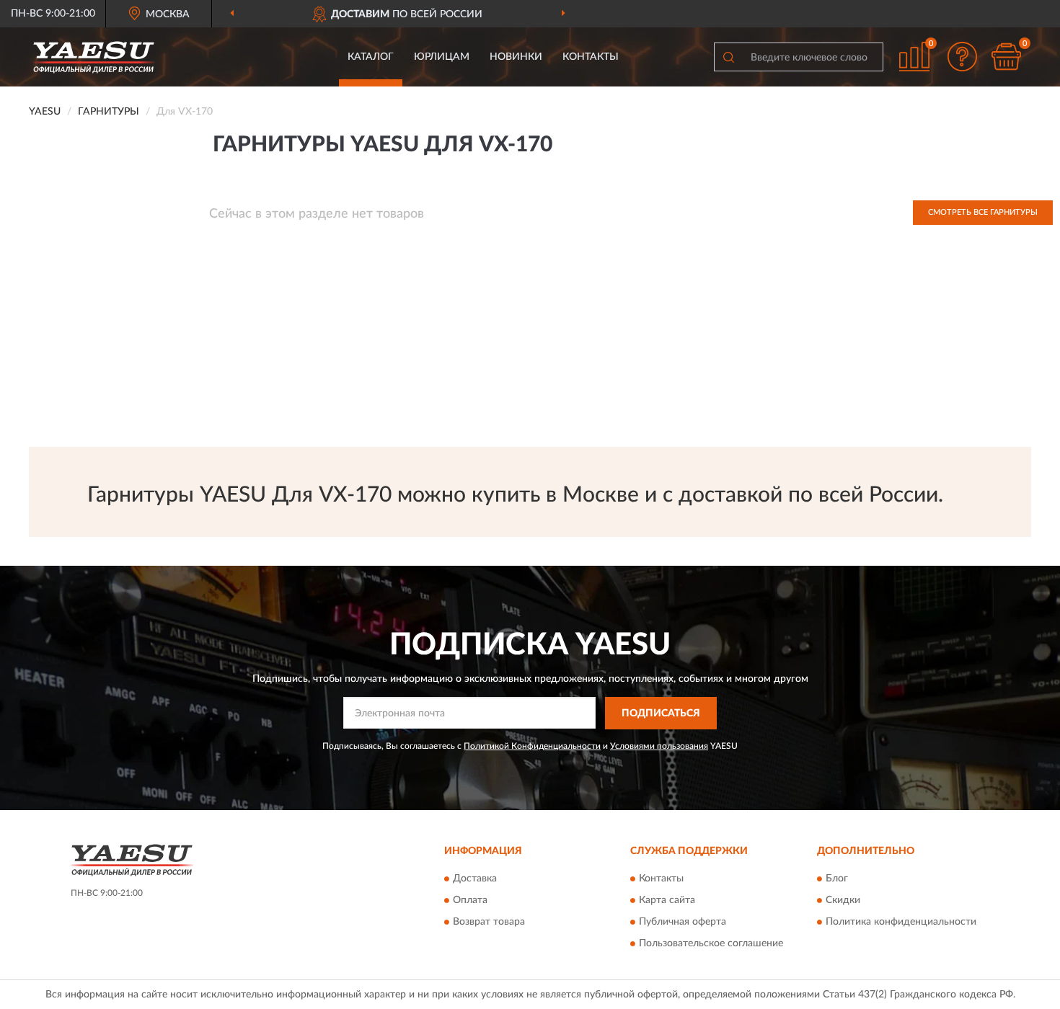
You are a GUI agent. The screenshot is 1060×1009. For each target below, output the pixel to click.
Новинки (516, 57)
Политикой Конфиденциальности (532, 746)
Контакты (590, 57)
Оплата (470, 901)
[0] (1006, 56)
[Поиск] (728, 57)
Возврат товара (489, 922)
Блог (837, 879)
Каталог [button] (371, 57)
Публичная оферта (682, 922)
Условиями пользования (659, 746)
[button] (963, 56)
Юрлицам (441, 57)
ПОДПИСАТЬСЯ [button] (661, 713)
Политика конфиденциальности (901, 922)
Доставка (475, 879)
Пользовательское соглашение (711, 944)
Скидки (843, 901)
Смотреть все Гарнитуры (983, 212)
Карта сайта (667, 901)
